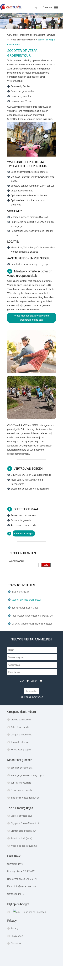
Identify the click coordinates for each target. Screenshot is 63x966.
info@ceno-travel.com (25, 886)
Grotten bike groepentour (23, 830)
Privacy (14, 928)
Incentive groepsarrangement (25, 797)
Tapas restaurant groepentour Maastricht (32, 615)
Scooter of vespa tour (21, 815)
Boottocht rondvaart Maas (24, 607)
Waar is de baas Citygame (24, 845)
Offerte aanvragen (23, 533)
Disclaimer (16, 943)
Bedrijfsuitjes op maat (21, 767)
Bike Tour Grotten (20, 591)
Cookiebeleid (17, 935)
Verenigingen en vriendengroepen (27, 775)
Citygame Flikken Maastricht (25, 823)
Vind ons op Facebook (34, 911)
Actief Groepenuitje (20, 727)
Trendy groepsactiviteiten (22, 39)
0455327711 (32, 878)
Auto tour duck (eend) (21, 838)
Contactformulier (15, 893)
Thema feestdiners (20, 742)
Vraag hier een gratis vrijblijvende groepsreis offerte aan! (31, 317)
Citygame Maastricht (21, 734)
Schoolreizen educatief (22, 790)
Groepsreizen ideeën (21, 719)
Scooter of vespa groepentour (26, 599)
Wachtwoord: (16, 561)
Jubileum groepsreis (21, 782)
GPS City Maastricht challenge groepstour (32, 623)
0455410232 (29, 871)
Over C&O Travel (15, 863)
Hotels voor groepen (21, 749)
